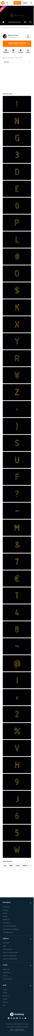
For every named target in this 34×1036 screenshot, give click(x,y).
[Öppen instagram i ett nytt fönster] (11, 1017)
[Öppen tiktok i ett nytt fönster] (19, 1017)
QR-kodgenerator (8, 931)
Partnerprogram (7, 948)
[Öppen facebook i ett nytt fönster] (8, 1017)
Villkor (11, 1028)
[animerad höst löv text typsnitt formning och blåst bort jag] (17, 679)
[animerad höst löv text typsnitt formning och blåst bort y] (17, 340)
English (5, 989)
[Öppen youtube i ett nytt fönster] (24, 1017)
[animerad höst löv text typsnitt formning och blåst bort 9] (17, 781)
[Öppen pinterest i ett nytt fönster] (16, 1017)
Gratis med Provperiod (17, 44)
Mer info (6, 61)
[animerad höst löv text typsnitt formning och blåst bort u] (17, 459)
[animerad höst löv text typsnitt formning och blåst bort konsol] (17, 425)
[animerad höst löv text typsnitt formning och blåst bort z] (17, 391)
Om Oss (5, 975)
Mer (4, 1004)
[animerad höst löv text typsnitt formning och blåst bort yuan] (17, 374)
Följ (28, 37)
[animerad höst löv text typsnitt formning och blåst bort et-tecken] (17, 544)
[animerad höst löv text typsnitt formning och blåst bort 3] (17, 154)
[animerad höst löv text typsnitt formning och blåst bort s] (17, 442)
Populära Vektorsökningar (10, 952)
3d (5, 865)
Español (5, 992)
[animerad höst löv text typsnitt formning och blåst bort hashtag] (17, 256)
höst (17, 865)
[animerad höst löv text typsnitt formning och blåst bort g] (17, 137)
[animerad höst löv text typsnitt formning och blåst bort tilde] (17, 646)
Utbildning (6, 919)
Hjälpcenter (6, 968)
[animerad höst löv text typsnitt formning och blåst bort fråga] (17, 493)
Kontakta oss (6, 972)
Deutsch (5, 998)
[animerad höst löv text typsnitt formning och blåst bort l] (17, 239)
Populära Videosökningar (10, 958)
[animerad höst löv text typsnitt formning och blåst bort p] (17, 222)
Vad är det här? (19, 58)
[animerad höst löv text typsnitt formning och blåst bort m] (17, 527)
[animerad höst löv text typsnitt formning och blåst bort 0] (17, 205)
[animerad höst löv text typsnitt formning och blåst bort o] (17, 273)
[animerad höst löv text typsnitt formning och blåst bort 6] (17, 815)
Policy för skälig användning (16, 1029)
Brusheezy (6, 906)
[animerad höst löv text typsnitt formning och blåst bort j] (17, 798)
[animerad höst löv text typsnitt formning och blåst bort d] (17, 171)
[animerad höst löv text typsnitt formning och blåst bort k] (17, 307)
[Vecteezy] (3, 3)
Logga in (25, 3)
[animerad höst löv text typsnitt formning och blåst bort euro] (17, 578)
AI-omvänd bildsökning (9, 925)
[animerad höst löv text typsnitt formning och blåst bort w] (17, 849)
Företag (5, 915)
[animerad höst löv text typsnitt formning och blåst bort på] (17, 662)
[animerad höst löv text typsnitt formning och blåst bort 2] (17, 713)
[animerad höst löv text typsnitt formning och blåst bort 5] (17, 832)
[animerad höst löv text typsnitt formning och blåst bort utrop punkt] (17, 103)
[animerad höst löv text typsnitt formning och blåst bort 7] (17, 561)
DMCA (4, 945)
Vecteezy (5, 909)
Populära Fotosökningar (10, 955)
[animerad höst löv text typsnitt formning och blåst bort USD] (17, 290)
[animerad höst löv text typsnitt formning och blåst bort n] (17, 120)
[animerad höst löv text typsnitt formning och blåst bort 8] (17, 629)
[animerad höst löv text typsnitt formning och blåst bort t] (17, 595)
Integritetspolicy (18, 1028)
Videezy (5, 912)
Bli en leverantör (7, 978)
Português (6, 995)
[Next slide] (27, 865)
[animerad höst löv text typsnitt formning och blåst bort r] (17, 357)
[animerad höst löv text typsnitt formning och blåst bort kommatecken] (17, 696)
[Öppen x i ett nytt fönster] (22, 1017)
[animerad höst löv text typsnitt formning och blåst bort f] (17, 476)
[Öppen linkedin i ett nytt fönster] (13, 1017)
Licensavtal (6, 942)
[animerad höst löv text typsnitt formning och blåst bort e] (17, 188)
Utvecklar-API (7, 922)
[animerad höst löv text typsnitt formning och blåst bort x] (17, 324)
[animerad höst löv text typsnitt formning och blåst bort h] (17, 764)
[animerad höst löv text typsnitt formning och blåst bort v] (17, 747)
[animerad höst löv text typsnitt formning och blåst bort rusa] (17, 510)
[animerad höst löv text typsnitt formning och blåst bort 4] (17, 612)
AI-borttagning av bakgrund (11, 928)
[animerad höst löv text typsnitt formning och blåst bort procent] (17, 730)
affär (11, 865)
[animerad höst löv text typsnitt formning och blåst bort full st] (17, 408)
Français (5, 1001)
